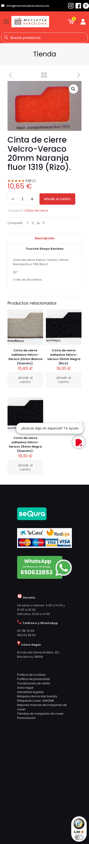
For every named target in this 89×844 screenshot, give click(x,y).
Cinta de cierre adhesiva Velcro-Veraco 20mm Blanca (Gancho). (25, 356)
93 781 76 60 (25, 631)
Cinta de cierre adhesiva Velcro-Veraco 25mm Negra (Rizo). (63, 356)
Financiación (26, 718)
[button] (73, 88)
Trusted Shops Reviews (45, 249)
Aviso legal (25, 687)
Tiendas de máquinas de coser (40, 713)
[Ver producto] (38, 321)
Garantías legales (30, 692)
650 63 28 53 (26, 635)
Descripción (45, 238)
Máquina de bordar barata (37, 696)
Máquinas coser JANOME (35, 700)
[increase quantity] (32, 199)
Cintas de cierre (36, 210)
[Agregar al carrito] (38, 314)
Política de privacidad (33, 679)
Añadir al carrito (57, 199)
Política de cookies (31, 675)
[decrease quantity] (13, 199)
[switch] (79, 837)
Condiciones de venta (33, 683)
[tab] (44, 238)
